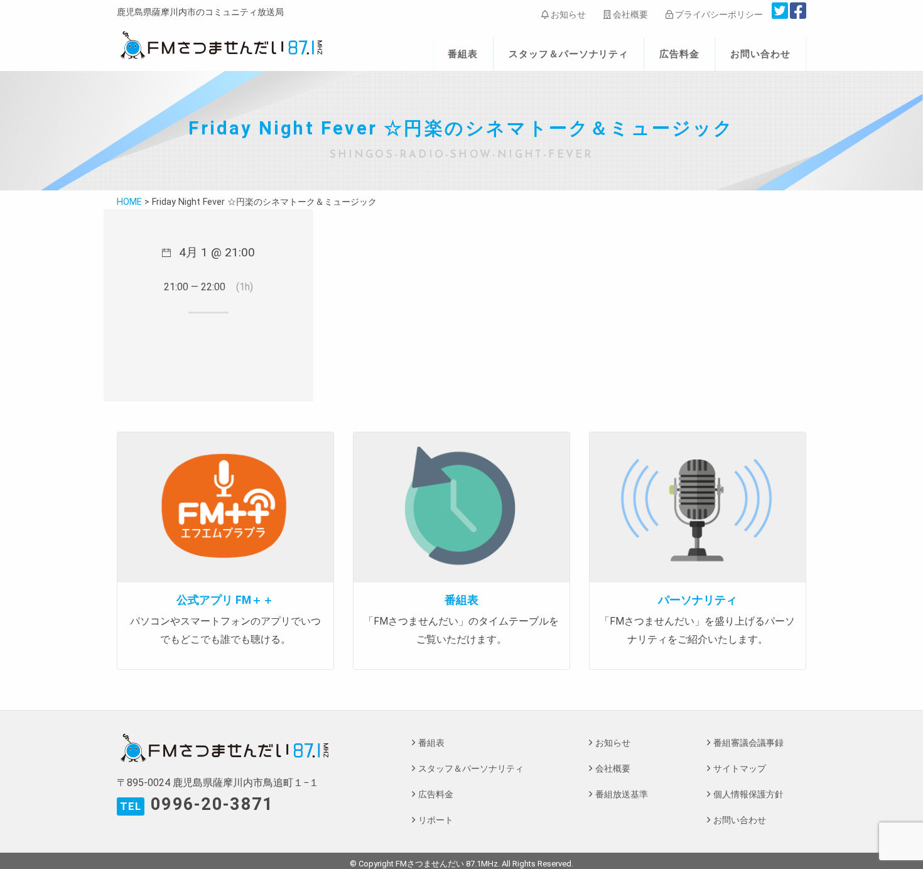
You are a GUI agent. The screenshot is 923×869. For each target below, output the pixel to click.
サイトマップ (739, 768)
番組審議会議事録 (748, 743)
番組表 (463, 54)
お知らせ (567, 14)
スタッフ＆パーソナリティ (569, 54)
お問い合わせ (760, 54)
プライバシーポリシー (718, 14)
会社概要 (629, 14)
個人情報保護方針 (748, 794)
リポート (435, 820)
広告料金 (679, 54)
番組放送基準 (621, 794)
